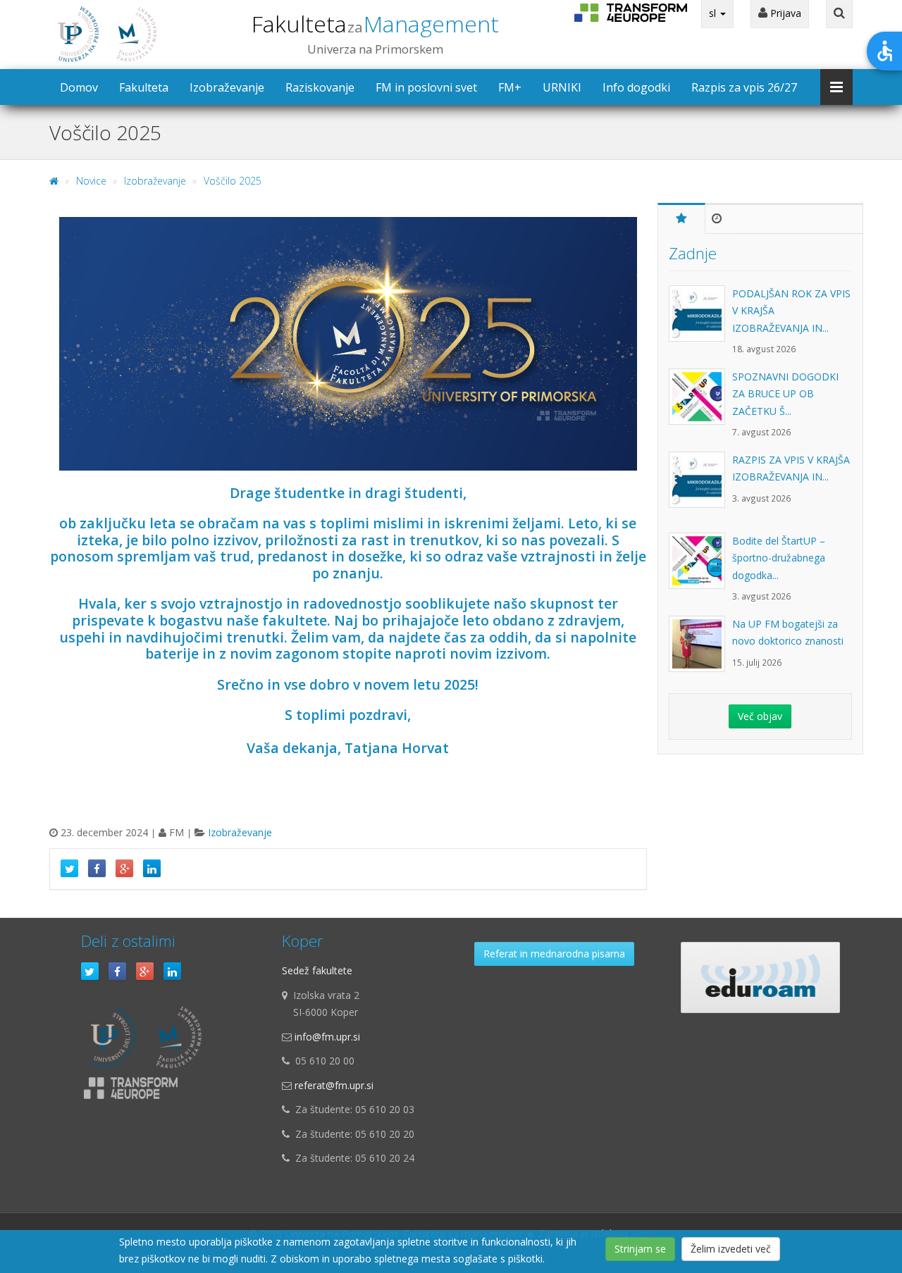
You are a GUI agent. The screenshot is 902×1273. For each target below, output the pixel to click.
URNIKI (562, 87)
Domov (79, 87)
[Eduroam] (760, 977)
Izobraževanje (227, 87)
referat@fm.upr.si (334, 1085)
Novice (91, 180)
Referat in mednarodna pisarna (554, 953)
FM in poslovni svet (426, 87)
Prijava (784, 13)
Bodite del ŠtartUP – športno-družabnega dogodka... (778, 558)
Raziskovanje (319, 87)
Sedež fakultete (317, 970)
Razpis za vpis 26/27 (744, 87)
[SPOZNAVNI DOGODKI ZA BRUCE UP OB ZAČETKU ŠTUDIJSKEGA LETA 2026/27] (700, 403)
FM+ (509, 87)
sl (714, 13)
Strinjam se (640, 1248)
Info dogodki (636, 87)
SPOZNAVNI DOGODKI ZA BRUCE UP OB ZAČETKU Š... (785, 394)
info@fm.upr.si (327, 1036)
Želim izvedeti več (731, 1248)
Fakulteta (375, 23)
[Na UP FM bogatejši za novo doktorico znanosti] (700, 651)
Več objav (760, 716)
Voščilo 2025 (232, 180)
